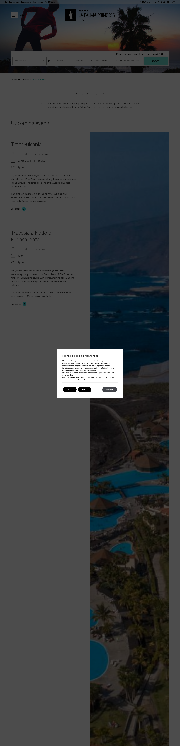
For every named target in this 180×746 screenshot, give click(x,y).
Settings (109, 389)
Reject (84, 389)
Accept (70, 389)
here (74, 377)
